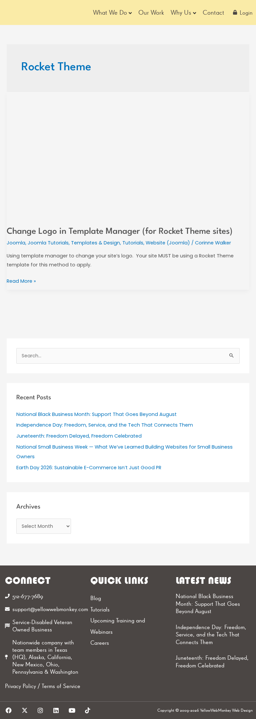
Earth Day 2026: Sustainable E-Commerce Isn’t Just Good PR (88, 467)
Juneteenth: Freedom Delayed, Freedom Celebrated (79, 436)
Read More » (21, 280)
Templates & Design (95, 242)
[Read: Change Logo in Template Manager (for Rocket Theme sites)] (128, 155)
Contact (213, 12)
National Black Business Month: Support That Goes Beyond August (96, 414)
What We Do (110, 12)
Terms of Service (61, 685)
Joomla (16, 242)
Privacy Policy (20, 685)
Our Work (151, 12)
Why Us (181, 12)
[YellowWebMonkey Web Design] (28, 12)
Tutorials (132, 242)
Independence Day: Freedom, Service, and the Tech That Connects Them (104, 425)
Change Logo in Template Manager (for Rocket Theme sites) (120, 231)
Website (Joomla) (168, 242)
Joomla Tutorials (48, 242)
